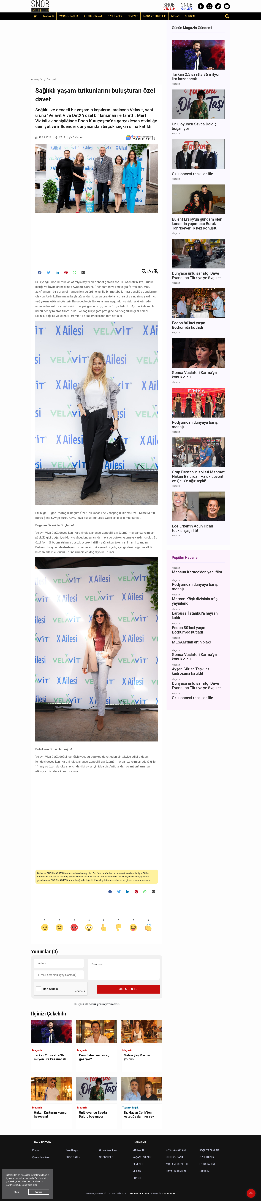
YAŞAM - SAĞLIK (68, 16)
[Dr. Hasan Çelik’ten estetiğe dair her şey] (141, 1088)
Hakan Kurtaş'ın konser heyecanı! (51, 1114)
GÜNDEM (190, 16)
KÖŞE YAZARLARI (176, 1150)
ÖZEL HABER (115, 16)
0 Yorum (77, 137)
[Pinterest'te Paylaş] (66, 272)
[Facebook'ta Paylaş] (39, 272)
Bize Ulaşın (72, 1150)
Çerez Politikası (41, 1157)
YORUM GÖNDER (128, 989)
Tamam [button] (38, 1192)
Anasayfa (36, 79)
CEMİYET (133, 16)
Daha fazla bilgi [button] (29, 1185)
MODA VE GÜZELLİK (154, 16)
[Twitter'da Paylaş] (48, 272)
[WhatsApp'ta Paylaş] (74, 272)
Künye (35, 1150)
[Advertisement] (96, 48)
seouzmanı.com (139, 1193)
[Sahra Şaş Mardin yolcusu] (141, 1031)
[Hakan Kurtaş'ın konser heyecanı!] (51, 1088)
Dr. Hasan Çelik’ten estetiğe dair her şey (139, 1114)
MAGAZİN (48, 16)
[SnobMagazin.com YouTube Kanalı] (227, 6)
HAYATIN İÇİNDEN (176, 1171)
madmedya (168, 1193)
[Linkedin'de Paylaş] (57, 272)
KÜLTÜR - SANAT (92, 16)
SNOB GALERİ (73, 1157)
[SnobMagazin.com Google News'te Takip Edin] (140, 137)
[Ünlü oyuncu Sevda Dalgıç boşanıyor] (96, 1088)
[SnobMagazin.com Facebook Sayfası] (201, 6)
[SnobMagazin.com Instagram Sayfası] (209, 6)
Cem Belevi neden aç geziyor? (94, 1057)
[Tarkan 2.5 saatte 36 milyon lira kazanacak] (51, 1031)
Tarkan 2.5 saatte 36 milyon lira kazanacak (50, 1057)
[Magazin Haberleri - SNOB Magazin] (40, 6)
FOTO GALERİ (207, 1164)
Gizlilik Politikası (108, 1150)
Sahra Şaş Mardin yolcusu (137, 1057)
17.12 (61, 137)
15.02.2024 (44, 137)
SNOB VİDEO (106, 1157)
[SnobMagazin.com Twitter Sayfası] (218, 6)
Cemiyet (51, 79)
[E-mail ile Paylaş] (83, 272)
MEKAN (175, 16)
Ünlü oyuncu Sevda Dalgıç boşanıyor (93, 1114)
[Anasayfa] (35, 16)
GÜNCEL (137, 1178)
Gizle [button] (16, 1192)
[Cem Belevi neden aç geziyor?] (96, 1031)
